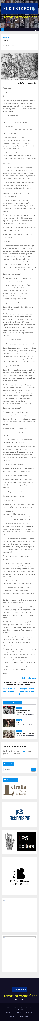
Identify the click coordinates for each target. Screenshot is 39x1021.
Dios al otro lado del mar (25, 733)
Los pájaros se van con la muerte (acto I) (27, 691)
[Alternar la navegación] (36, 30)
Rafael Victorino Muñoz (26, 714)
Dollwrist (19, 723)
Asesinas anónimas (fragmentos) (23, 711)
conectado (23, 751)
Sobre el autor (29, 678)
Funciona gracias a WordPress (14, 1007)
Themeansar (19, 1009)
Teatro (6, 37)
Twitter (8, 1012)
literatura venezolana (20, 16)
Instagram (29, 1012)
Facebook (18, 1012)
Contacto (11, 1016)
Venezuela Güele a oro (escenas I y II (10, 691)
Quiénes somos (24, 1016)
